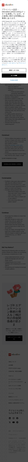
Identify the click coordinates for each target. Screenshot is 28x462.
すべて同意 (14, 75)
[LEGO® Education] (7, 5)
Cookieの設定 (14, 80)
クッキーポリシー (12, 63)
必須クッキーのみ (14, 70)
